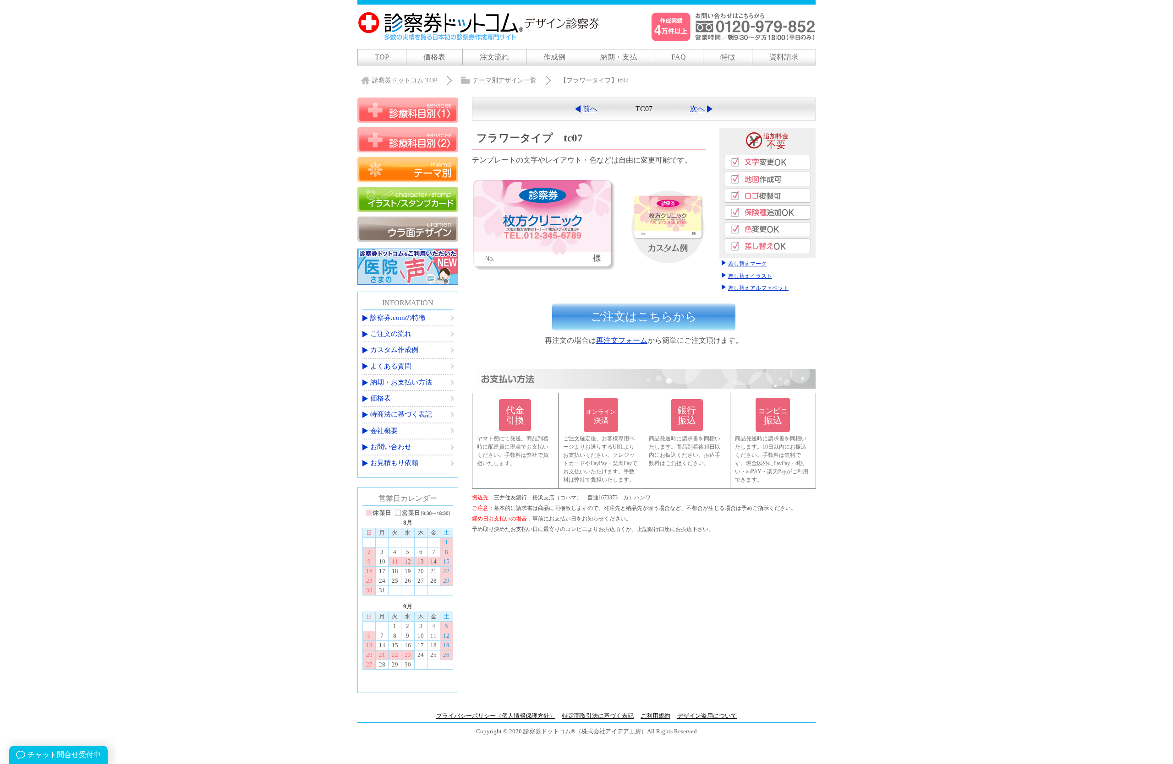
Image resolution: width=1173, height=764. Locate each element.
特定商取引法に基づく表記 (598, 715)
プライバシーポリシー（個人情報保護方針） (495, 715)
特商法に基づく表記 (401, 414)
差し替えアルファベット (758, 288)
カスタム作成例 (394, 349)
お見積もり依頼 (394, 462)
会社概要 (384, 430)
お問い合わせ (390, 446)
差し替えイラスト (750, 276)
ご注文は (644, 316)
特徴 (727, 57)
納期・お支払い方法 (401, 382)
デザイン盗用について (707, 715)
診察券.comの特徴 (398, 317)
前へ (590, 109)
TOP (382, 57)
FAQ (678, 57)
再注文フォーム (621, 340)
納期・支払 (618, 57)
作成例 (554, 57)
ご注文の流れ (390, 333)
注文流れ (494, 57)
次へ (697, 109)
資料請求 (784, 57)
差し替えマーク (747, 263)
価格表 (434, 57)
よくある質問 (390, 366)
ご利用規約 (655, 715)
